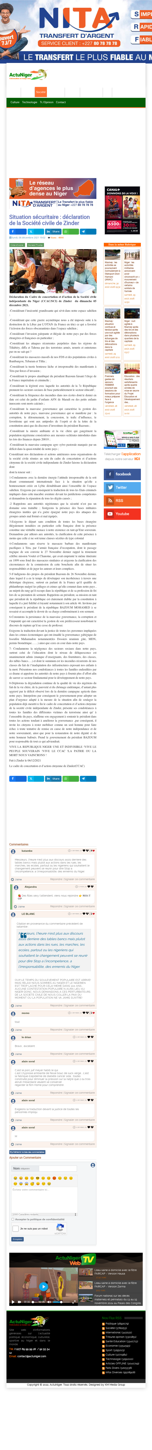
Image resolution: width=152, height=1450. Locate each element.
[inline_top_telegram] (88, 232)
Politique (28, 92)
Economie (72, 92)
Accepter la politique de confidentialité (40, 1219)
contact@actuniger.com (31, 1356)
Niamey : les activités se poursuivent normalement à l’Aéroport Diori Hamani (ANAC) (112, 271)
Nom (21, 1168)
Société (41, 92)
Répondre (56, 879)
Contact (61, 102)
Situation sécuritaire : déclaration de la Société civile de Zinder (49, 220)
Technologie (29, 102)
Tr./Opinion (46, 102)
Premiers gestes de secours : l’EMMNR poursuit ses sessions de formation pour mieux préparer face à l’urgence (112, 389)
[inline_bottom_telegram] (88, 779)
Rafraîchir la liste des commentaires (28, 1152)
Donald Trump (35, 245)
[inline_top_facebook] (18, 232)
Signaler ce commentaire (79, 879)
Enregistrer (17, 1239)
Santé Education (115, 1341)
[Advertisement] (76, 136)
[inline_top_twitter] (36, 232)
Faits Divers (112, 1367)
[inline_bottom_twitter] (36, 779)
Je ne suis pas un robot (34, 1228)
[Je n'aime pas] (87, 850)
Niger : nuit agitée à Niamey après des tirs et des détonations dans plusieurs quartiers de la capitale (131, 331)
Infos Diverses (114, 1372)
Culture (15, 102)
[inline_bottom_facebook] (18, 779)
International (56, 92)
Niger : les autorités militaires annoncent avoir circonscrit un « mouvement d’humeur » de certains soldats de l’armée (132, 277)
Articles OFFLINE (116, 1363)
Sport (107, 92)
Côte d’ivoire (17, 245)
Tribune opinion (115, 1336)
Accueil (15, 92)
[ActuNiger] (29, 74)
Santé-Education (92, 92)
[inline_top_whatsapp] (70, 232)
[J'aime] (84, 850)
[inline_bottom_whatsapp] (70, 779)
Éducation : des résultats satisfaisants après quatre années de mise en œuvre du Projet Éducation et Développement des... (132, 389)
